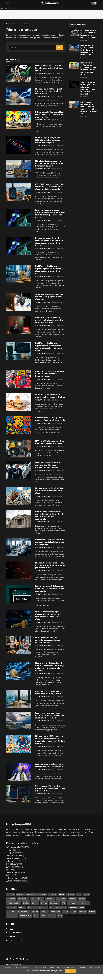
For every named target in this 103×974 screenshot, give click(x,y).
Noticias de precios (58, 907)
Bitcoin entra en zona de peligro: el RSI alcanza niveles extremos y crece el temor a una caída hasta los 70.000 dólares (49, 615)
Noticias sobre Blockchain (18, 912)
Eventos (44, 903)
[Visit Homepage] (49, 3)
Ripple (65, 912)
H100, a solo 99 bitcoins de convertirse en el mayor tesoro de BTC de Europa (49, 442)
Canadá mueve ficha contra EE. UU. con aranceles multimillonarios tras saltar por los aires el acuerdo (49, 319)
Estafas (26, 903)
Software (82, 912)
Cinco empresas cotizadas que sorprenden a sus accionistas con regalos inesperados (47, 639)
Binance (52, 894)
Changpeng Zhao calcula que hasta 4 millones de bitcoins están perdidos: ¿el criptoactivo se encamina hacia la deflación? (49, 667)
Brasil (61, 894)
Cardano (70, 894)
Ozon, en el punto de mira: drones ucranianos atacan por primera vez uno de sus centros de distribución (49, 715)
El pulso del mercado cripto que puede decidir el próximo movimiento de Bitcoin (50, 418)
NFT (29, 907)
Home (8, 24)
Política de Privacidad (15, 933)
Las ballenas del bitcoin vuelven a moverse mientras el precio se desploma (50, 395)
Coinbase (11, 899)
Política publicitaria (14, 940)
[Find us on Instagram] (17, 959)
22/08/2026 (56, 169)
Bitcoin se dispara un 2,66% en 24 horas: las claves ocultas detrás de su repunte (49, 68)
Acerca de (10, 936)
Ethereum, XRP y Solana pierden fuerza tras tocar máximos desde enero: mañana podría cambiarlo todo (50, 565)
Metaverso (12, 907)
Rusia (73, 912)
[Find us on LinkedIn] (24, 959)
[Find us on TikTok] (7, 959)
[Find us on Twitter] (14, 959)
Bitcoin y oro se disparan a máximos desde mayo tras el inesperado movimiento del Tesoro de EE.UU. (48, 465)
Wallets (52, 916)
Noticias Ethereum (76, 907)
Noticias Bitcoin (41, 907)
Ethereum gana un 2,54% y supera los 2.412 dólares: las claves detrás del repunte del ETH (49, 91)
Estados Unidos (14, 903)
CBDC (79, 894)
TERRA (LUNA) (25, 916)
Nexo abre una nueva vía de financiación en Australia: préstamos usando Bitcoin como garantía (49, 588)
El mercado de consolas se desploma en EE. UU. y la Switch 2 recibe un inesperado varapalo (49, 373)
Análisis (20, 894)
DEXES (40, 899)
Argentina (30, 894)
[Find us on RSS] (27, 959)
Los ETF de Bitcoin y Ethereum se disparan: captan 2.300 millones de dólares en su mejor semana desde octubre (48, 270)
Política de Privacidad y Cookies (50, 970)
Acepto (70, 971)
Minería (22, 907)
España (82, 899)
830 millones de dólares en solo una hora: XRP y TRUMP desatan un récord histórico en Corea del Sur (49, 163)
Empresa (72, 899)
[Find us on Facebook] (10, 959)
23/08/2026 (56, 73)
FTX (63, 903)
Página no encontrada (20, 24)
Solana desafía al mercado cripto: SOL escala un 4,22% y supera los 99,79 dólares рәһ (49, 296)
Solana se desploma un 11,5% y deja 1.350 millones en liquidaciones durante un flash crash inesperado (49, 140)
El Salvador (61, 899)
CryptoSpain (23, 899)
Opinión (35, 912)
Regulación (55, 912)
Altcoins (11, 894)
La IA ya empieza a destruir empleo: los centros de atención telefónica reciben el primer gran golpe (49, 542)
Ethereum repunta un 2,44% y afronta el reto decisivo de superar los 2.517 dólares (49, 490)
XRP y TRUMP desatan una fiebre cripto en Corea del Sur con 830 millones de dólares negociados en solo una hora (49, 186)
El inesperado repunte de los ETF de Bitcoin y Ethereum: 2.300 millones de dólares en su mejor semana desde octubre (49, 241)
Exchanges (54, 903)
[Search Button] (59, 47)
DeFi (32, 899)
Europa (35, 903)
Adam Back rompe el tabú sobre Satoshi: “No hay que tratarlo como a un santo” (50, 765)
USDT (43, 916)
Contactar (10, 929)
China (86, 894)
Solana (92, 912)
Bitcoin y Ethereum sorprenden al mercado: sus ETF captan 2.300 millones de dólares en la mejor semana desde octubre (50, 213)
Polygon (44, 912)
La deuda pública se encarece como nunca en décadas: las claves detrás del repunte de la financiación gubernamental (49, 515)
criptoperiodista (44, 73)
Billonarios (42, 894)
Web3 (60, 916)
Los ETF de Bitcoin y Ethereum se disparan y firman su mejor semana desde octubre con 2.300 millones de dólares (48, 347)
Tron (36, 916)
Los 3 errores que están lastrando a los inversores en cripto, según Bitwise (49, 692)
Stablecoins (12, 916)
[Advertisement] (51, 14)
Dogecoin (50, 899)
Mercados (85, 903)
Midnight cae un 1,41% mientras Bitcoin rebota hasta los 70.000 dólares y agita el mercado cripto (49, 114)
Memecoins (72, 903)
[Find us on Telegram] (21, 959)
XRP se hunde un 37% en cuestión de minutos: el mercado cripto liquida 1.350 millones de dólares (50, 788)
